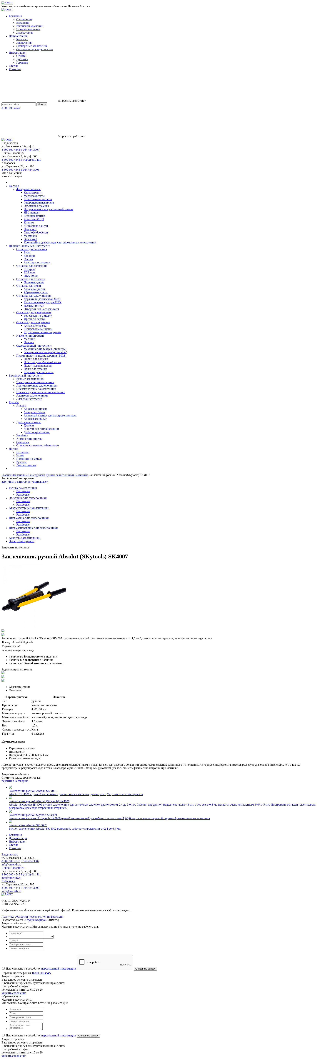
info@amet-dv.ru (11, 864)
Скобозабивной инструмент (34, 345)
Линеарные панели (36, 225)
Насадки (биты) (34, 305)
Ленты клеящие (26, 465)
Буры (27, 252)
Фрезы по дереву (34, 319)
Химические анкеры (29, 438)
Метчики (29, 338)
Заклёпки (22, 435)
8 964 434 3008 (30, 169)
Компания (15, 16)
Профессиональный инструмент (29, 245)
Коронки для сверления (39, 372)
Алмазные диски (34, 289)
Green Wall (30, 239)
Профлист (30, 229)
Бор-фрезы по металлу (38, 315)
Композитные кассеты (38, 199)
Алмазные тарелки (35, 325)
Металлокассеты (34, 195)
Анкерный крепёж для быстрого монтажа (50, 415)
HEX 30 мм (31, 275)
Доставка (22, 59)
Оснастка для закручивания (33, 295)
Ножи (20, 455)
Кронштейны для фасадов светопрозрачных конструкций (60, 242)
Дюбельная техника (28, 422)
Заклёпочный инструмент (25, 375)
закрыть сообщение (13, 992)
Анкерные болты (34, 412)
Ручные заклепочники (30, 378)
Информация (17, 52)
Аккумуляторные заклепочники (36, 385)
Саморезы (22, 442)
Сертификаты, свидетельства (34, 49)
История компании (28, 29)
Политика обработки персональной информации (32, 916)
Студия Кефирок (35, 919)
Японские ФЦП (34, 219)
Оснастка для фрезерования (33, 312)
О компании (24, 19)
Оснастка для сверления (31, 249)
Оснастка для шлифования (33, 322)
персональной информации (58, 968)
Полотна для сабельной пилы (42, 362)
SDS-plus (29, 269)
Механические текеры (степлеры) (45, 348)
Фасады (14, 185)
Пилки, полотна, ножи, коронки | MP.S (40, 355)
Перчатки (22, 452)
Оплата (21, 55)
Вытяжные (81, 475)
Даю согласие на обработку (40, 968)
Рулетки (21, 462)
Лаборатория (24, 32)
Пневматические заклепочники (36, 388)
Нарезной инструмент (30, 335)
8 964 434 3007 (30, 149)
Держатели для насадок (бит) (42, 299)
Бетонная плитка (34, 215)
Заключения (23, 42)
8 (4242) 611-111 (31, 159)
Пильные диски (34, 282)
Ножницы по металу (29, 458)
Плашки (29, 342)
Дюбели (29, 425)
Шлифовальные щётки (38, 329)
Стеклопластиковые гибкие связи (37, 445)
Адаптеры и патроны (37, 262)
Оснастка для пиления (30, 279)
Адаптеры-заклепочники (32, 395)
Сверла (28, 259)
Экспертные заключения (31, 46)
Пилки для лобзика (36, 358)
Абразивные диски (36, 292)
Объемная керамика (36, 205)
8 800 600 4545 (10, 107)
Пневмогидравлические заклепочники (40, 392)
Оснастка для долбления (31, 265)
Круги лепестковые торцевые (42, 332)
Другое (13, 448)
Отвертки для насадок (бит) (41, 309)
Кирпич (29, 222)
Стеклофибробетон (36, 232)
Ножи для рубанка (35, 368)
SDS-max (29, 272)
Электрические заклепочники (35, 382)
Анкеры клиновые (35, 408)
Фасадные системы (28, 189)
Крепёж (14, 402)
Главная (6, 475)
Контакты (15, 69)
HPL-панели (31, 212)
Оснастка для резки (28, 285)
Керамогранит (33, 192)
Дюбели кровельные (37, 432)
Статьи (13, 65)
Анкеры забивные (35, 418)
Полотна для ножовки (38, 365)
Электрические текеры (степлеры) (45, 352)
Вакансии (22, 22)
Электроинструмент (29, 398)
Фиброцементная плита (39, 202)
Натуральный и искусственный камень (48, 209)
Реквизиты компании (29, 26)
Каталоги (22, 39)
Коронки (29, 255)
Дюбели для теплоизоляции (41, 428)
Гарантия (22, 62)
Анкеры (21, 405)
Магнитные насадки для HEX (42, 302)
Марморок (30, 235)
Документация (18, 36)
